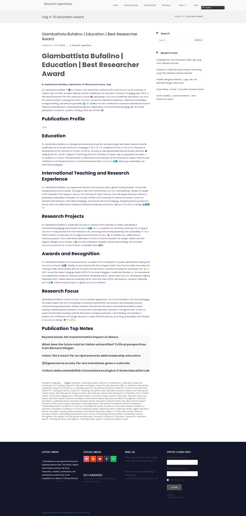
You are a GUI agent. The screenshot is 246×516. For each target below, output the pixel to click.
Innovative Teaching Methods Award (66, 411)
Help (196, 5)
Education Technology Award (84, 403)
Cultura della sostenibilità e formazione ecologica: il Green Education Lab (95, 371)
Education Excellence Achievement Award (84, 398)
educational (112, 96)
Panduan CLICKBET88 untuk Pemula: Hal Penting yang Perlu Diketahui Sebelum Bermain (179, 71)
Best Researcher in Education (121, 393)
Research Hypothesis (58, 4)
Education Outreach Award (108, 401)
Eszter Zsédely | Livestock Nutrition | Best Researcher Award (176, 97)
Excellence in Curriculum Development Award (82, 406)
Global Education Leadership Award (115, 408)
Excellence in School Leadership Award (80, 408)
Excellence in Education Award (118, 406)
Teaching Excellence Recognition (64, 419)
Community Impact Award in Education (109, 395)
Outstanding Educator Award (109, 413)
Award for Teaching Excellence (56, 390)
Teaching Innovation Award (115, 419)
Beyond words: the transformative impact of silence (80, 337)
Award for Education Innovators (80, 385)
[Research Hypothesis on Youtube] (100, 459)
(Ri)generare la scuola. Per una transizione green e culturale (86, 363)
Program (166, 5)
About (182, 5)
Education (123, 89)
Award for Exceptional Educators (99, 388)
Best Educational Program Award (71, 393)
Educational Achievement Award (114, 403)
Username (177, 457)
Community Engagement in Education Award (69, 395)
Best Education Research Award (116, 390)
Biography (56, 382)
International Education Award (97, 411)
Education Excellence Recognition (120, 398)
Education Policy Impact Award (56, 403)
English (207, 8)
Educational (129, 147)
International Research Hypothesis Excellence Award (99, 480)
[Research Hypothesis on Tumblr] (107, 459)
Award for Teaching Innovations (86, 390)
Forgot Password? (175, 497)
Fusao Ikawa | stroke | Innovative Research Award (180, 89)
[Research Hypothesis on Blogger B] (93, 459)
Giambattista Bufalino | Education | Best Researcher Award (90, 37)
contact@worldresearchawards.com (141, 478)
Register (170, 494)
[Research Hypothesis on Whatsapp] (113, 459)
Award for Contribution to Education (115, 382)
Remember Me (176, 479)
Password (176, 468)
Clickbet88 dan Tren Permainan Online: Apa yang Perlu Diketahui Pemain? (178, 61)
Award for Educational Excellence (111, 385)
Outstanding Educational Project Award (77, 413)
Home (115, 5)
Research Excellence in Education (109, 416)
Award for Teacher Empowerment (131, 388)
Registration (150, 5)
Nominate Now (131, 5)
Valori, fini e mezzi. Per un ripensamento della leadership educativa (91, 356)
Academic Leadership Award (85, 382)
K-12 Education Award (123, 411)
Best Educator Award (97, 393)
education (144, 96)
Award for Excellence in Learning (68, 388)
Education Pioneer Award (133, 401)
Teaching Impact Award (91, 419)
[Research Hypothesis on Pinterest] (87, 459)
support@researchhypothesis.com (141, 460)
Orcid (44, 127)
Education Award (56, 398)
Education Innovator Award (82, 401)
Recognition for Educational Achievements (73, 416)
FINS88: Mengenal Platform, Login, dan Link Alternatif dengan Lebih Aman (176, 81)
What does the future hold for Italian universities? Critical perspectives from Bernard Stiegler (94, 346)
